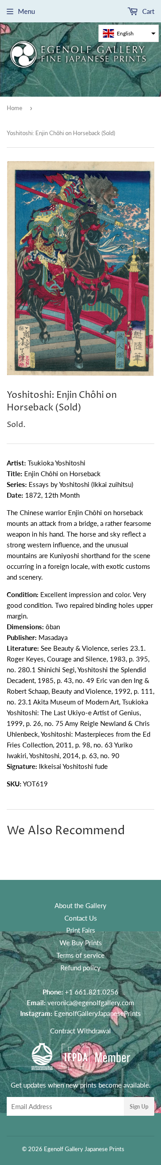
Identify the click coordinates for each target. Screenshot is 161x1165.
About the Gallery (80, 905)
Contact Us (80, 918)
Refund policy (80, 968)
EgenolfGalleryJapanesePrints (97, 1013)
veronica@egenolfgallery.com (90, 1003)
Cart (147, 11)
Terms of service (80, 955)
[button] (128, 33)
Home (14, 107)
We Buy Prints (80, 943)
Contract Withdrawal (80, 1031)
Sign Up (139, 1106)
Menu (26, 11)
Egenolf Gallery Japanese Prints (84, 1148)
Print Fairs (80, 930)
